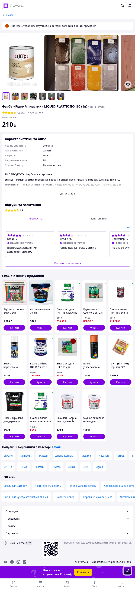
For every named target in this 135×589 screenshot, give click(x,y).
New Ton (104, 455)
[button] (14, 328)
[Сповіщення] (130, 6)
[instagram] (18, 562)
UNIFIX (8, 467)
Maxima (86, 455)
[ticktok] (24, 562)
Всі (128, 227)
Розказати (83, 572)
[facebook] (12, 562)
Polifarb (39, 467)
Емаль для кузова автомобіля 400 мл (26, 497)
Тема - (17, 543)
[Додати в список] (127, 84)
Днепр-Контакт (64, 455)
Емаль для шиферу (15, 485)
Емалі (56, 447)
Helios (23, 467)
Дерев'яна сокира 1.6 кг (97, 497)
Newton (56, 467)
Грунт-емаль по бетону (82, 485)
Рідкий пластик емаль (47, 485)
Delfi (85, 467)
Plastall (43, 455)
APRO (71, 467)
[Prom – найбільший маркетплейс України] (5, 5)
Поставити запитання (67, 263)
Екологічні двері (65, 497)
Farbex (120, 455)
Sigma (99, 467)
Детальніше (67, 193)
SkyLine (8, 455)
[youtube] (6, 562)
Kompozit (25, 455)
